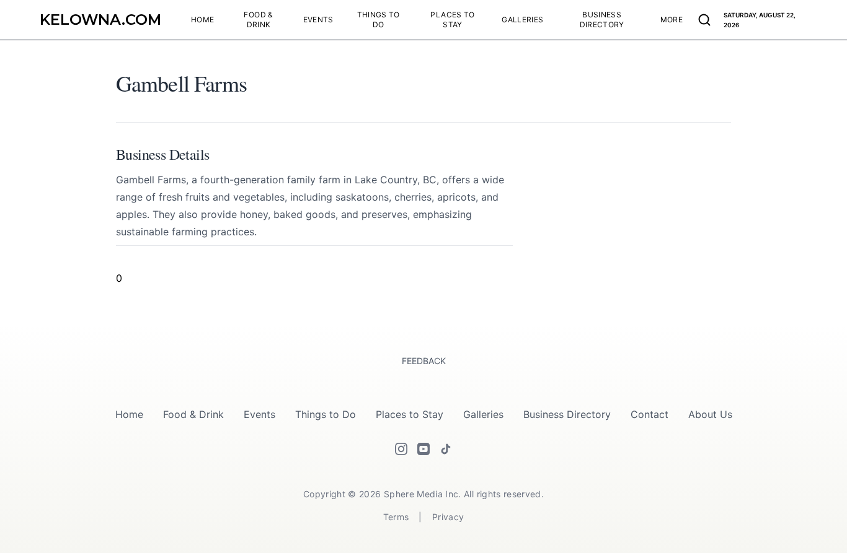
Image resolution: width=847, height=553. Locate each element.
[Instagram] (401, 449)
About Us (710, 414)
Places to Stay (409, 414)
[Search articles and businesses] (704, 19)
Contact (649, 414)
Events (259, 414)
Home (129, 414)
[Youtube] (423, 449)
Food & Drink (193, 414)
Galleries (483, 414)
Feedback (424, 360)
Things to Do (325, 414)
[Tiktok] (446, 449)
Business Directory (567, 414)
